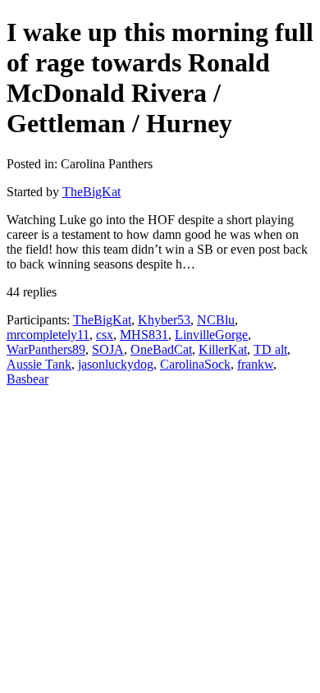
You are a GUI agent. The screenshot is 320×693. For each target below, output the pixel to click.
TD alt (270, 349)
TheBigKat (91, 192)
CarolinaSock (195, 364)
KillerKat (223, 349)
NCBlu (216, 320)
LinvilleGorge (211, 335)
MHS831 (144, 335)
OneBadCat (161, 349)
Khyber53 (164, 320)
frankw (255, 364)
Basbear (27, 379)
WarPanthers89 (46, 349)
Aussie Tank (39, 364)
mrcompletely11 (48, 335)
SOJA (108, 349)
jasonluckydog (115, 364)
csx (104, 335)
